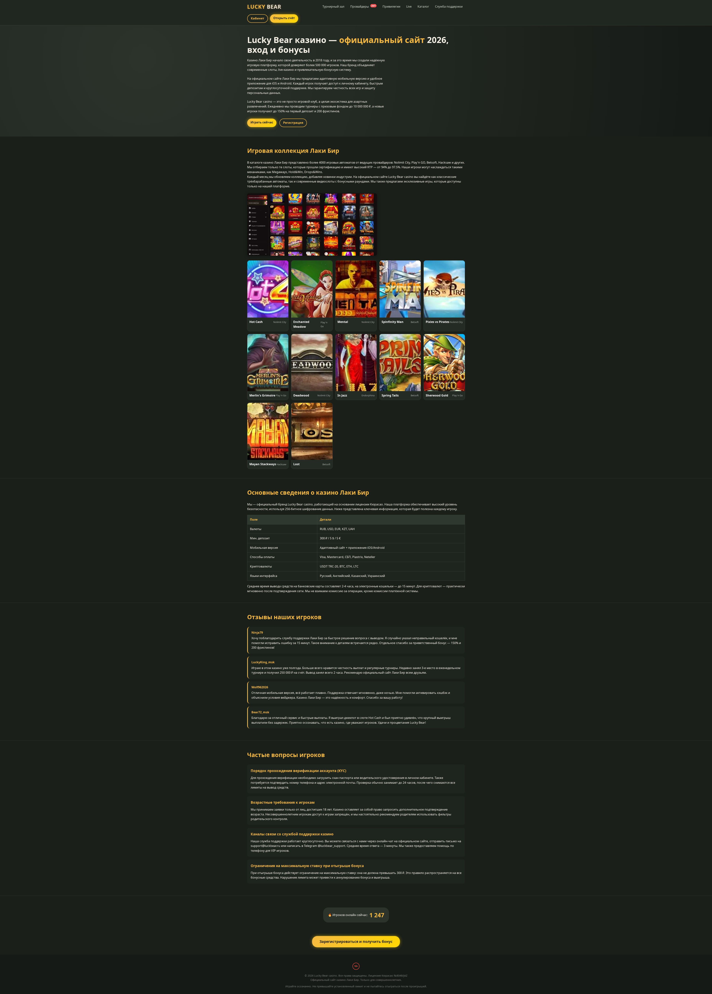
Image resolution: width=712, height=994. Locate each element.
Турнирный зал (333, 6)
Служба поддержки (449, 6)
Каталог (423, 6)
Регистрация (293, 123)
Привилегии (391, 6)
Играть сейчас (261, 122)
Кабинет (257, 18)
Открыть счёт (284, 18)
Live (409, 6)
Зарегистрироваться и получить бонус (356, 941)
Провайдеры (362, 6)
